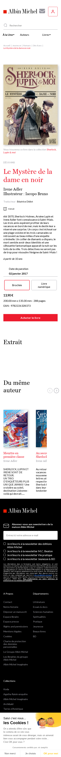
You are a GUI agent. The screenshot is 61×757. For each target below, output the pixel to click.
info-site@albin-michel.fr (43, 575)
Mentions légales (12, 631)
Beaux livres (39, 631)
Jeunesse (16, 45)
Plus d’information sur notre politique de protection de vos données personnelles (30, 580)
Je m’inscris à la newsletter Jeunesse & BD (31, 559)
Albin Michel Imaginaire (15, 664)
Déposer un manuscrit (15, 611)
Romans (27, 45)
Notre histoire (10, 606)
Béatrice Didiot (25, 201)
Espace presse (11, 621)
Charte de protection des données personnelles (14, 644)
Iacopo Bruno (36, 194)
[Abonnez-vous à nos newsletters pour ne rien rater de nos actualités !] (41, 11)
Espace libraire (11, 616)
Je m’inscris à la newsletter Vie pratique (29, 555)
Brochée (17, 285)
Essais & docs (40, 606)
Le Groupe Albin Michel (15, 651)
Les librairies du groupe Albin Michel (15, 658)
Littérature (39, 601)
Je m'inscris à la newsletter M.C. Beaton (30, 551)
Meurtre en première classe (13, 455)
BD (34, 636)
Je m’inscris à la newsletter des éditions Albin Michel (29, 545)
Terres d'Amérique (13, 708)
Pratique (37, 621)
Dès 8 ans (37, 45)
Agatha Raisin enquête (15, 694)
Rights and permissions (15, 626)
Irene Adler (12, 189)
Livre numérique (44, 285)
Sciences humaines (43, 611)
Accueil (6, 45)
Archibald (8, 704)
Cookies (7, 636)
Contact (7, 601)
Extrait (11, 209)
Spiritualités (39, 616)
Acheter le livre (30, 317)
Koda (6, 689)
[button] (50, 390)
